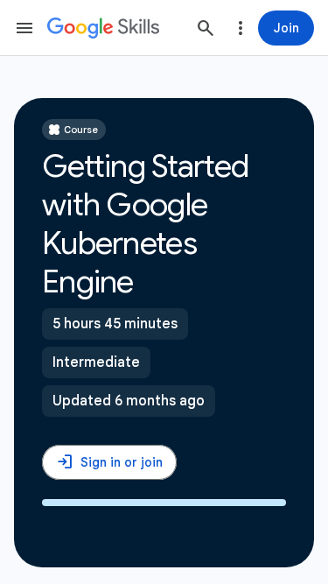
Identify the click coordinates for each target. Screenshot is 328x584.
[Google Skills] (103, 28)
